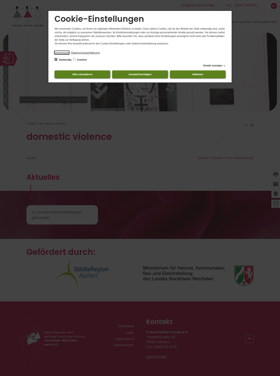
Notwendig (65, 59)
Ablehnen (197, 74)
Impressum (62, 52)
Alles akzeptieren (82, 74)
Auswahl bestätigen (140, 74)
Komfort (82, 59)
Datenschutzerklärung (85, 52)
